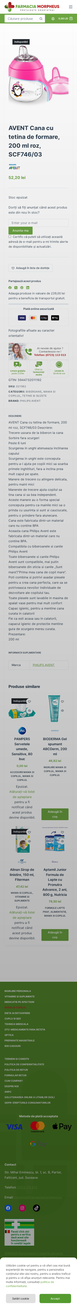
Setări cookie (20, 1298)
